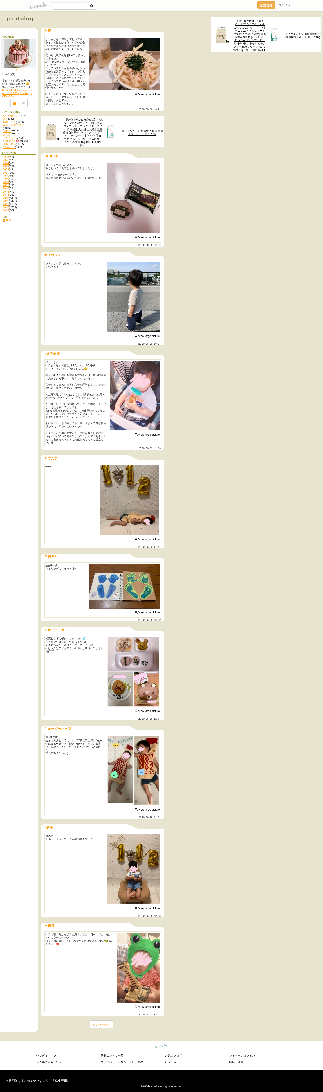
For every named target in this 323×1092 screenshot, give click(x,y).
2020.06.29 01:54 (149, 546)
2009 (6, 210)
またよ (7, 134)
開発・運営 (236, 1062)
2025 (6, 160)
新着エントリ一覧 (112, 1055)
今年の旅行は (11, 115)
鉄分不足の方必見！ (15, 125)
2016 (6, 188)
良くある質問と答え (49, 1062)
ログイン (284, 5)
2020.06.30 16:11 (149, 109)
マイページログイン (242, 1055)
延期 (5, 118)
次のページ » (102, 1024)
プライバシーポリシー (115, 1062)
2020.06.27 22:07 (149, 1014)
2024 (6, 163)
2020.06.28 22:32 (149, 817)
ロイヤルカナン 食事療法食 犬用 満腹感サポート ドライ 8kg (303, 35)
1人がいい (9, 147)
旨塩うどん (9, 122)
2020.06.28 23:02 (149, 619)
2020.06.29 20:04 (149, 343)
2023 (6, 166)
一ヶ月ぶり (9, 137)
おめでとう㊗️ (11, 140)
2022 (6, 169)
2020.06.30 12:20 (149, 245)
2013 (6, 198)
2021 (6, 172)
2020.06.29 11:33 (149, 448)
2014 (6, 194)
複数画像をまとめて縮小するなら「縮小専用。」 (39, 1080)
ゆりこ (19, 70)
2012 (6, 201)
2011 (6, 204)
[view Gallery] (14, 103)
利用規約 (137, 1062)
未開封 (7, 131)
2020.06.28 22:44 (149, 718)
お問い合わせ (173, 1062)
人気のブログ (173, 1055)
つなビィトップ (46, 1055)
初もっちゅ (9, 144)
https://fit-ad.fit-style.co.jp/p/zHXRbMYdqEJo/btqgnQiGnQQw (17, 93)
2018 (6, 182)
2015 (6, 191)
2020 (6, 175)
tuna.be (161, 1047)
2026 (6, 156)
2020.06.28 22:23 (149, 915)
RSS (8, 220)
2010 (6, 207)
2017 (6, 185)
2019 (6, 179)
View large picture (149, 94)
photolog (20, 18)
